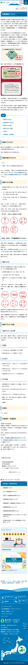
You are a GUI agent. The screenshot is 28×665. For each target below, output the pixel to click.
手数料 (5, 131)
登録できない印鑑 (8, 128)
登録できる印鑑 (7, 125)
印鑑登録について (7, 487)
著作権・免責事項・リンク (8, 611)
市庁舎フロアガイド (22, 597)
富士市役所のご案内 (9, 597)
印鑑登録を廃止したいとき (10, 507)
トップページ (9, 581)
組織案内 (7, 601)
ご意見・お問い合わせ (22, 601)
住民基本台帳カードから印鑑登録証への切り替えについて (14, 521)
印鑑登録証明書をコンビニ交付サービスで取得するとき (14, 515)
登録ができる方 (7, 119)
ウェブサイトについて (7, 606)
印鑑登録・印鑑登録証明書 (10, 483)
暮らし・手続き (16, 581)
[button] (21, 2)
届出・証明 (24, 581)
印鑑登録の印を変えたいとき (10, 499)
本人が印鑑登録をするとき (10, 491)
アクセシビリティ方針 (7, 613)
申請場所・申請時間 (8, 134)
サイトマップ (5, 616)
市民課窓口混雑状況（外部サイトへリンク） (14, 440)
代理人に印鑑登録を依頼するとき (12, 174)
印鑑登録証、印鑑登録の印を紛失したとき (14, 503)
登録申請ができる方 (8, 122)
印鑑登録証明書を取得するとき (11, 510)
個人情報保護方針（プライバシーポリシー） (12, 608)
